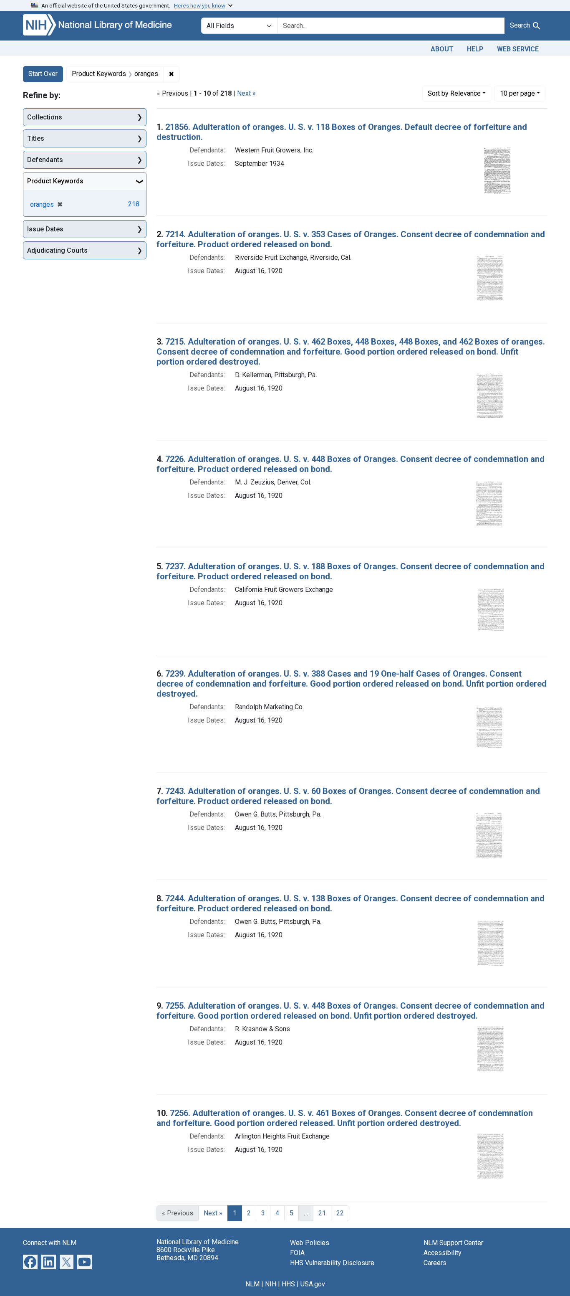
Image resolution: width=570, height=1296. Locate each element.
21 (322, 1213)
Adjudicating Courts (57, 250)
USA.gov (312, 1284)
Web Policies (309, 1243)
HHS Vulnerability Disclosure (332, 1263)
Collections (44, 117)
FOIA (297, 1253)
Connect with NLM (49, 1243)
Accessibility (443, 1253)
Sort (454, 93)
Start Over (43, 74)
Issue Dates (45, 229)
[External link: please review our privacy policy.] (30, 1261)
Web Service (518, 49)
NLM (252, 1284)
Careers (435, 1263)
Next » (246, 93)
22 (340, 1213)
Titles (35, 138)
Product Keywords (55, 181)
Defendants (45, 160)
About (442, 49)
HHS (288, 1284)
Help (475, 49)
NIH (270, 1284)
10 (517, 93)
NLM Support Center (453, 1243)
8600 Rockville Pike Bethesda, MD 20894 (187, 1254)
